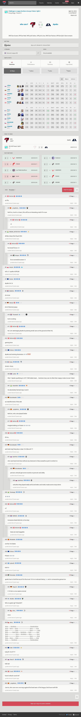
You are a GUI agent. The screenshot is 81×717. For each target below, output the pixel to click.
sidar (11, 647)
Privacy (10, 714)
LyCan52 (12, 563)
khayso (17, 255)
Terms (15, 714)
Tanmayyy (12, 492)
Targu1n (15, 587)
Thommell (15, 314)
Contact (4, 714)
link (76, 203)
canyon (11, 267)
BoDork (11, 196)
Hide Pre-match (68, 189)
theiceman (13, 575)
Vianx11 (12, 659)
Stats (72, 3)
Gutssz (11, 279)
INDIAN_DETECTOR (14, 231)
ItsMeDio (11, 291)
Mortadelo (13, 539)
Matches (49, 3)
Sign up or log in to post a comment (40, 703)
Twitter (70, 714)
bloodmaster (13, 397)
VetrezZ (11, 303)
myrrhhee (15, 456)
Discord (77, 715)
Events (57, 3)
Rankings (65, 2)
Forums (41, 3)
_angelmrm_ (15, 208)
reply (71, 203)
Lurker (14, 374)
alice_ (14, 610)
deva (11, 362)
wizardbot (15, 385)
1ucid (11, 671)
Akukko (12, 598)
